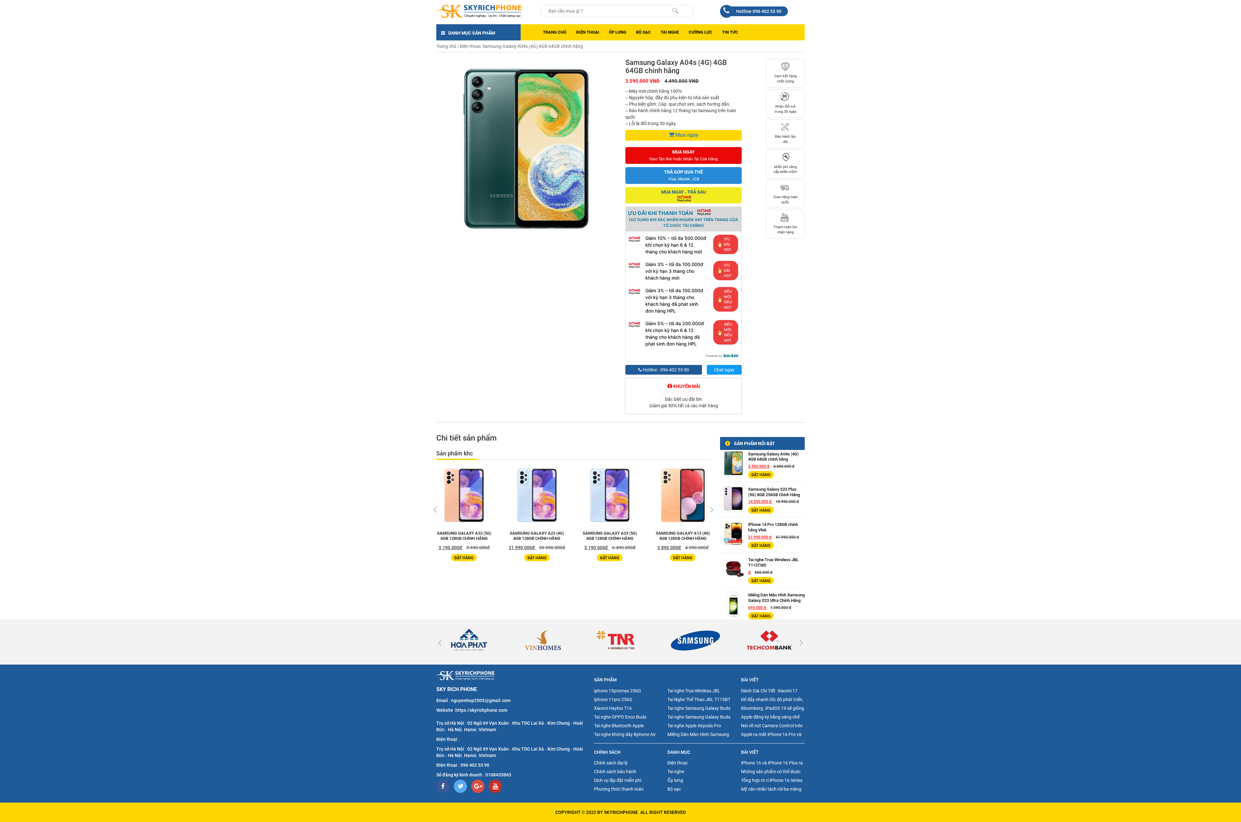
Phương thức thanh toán (619, 789)
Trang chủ (555, 32)
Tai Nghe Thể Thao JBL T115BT (698, 699)
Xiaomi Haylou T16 (613, 708)
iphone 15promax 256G (617, 690)
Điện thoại (587, 32)
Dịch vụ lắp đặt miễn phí (617, 780)
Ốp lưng (617, 32)
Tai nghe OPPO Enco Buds (620, 717)
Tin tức (730, 32)
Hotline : (665, 369)
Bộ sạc (643, 32)
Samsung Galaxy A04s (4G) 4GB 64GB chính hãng (773, 457)
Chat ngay (724, 369)
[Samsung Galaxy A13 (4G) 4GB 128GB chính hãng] (542, 495)
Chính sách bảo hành (615, 771)
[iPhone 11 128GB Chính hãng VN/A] (688, 495)
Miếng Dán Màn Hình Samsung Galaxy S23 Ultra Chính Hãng (776, 597)
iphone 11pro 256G (613, 699)
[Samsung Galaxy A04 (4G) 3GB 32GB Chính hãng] (615, 495)
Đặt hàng (469, 558)
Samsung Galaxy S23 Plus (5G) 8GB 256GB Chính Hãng (774, 492)
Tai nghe (670, 32)
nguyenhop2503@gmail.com (481, 700)
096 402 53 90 (475, 765)
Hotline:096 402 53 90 (758, 11)
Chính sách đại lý (611, 762)
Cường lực (700, 32)
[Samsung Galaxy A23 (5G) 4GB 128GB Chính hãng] (469, 495)
